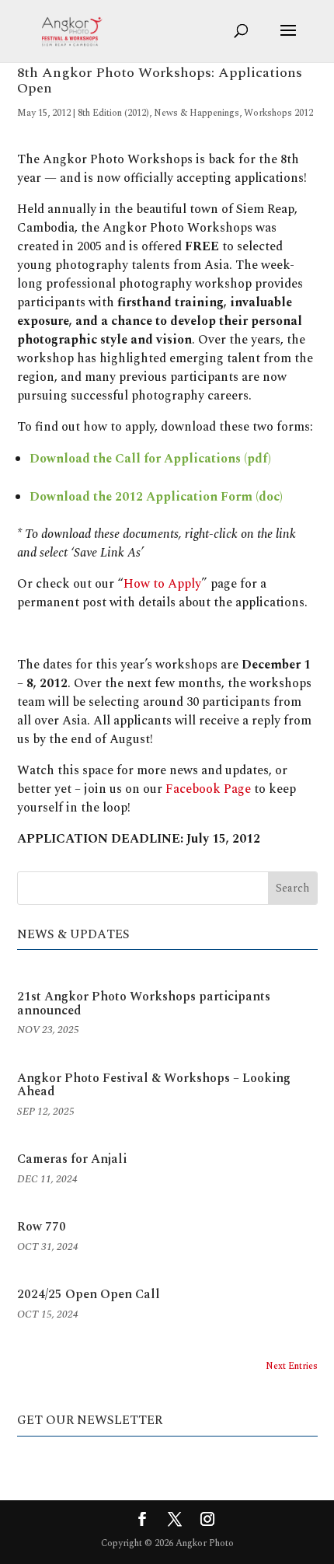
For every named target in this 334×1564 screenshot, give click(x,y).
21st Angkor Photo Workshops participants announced (143, 1003)
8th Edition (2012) (113, 113)
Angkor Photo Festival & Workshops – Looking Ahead (154, 1085)
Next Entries (292, 1366)
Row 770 (41, 1226)
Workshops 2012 (278, 113)
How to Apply (162, 583)
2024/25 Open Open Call (88, 1294)
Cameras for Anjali (72, 1159)
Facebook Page (208, 789)
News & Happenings (196, 113)
